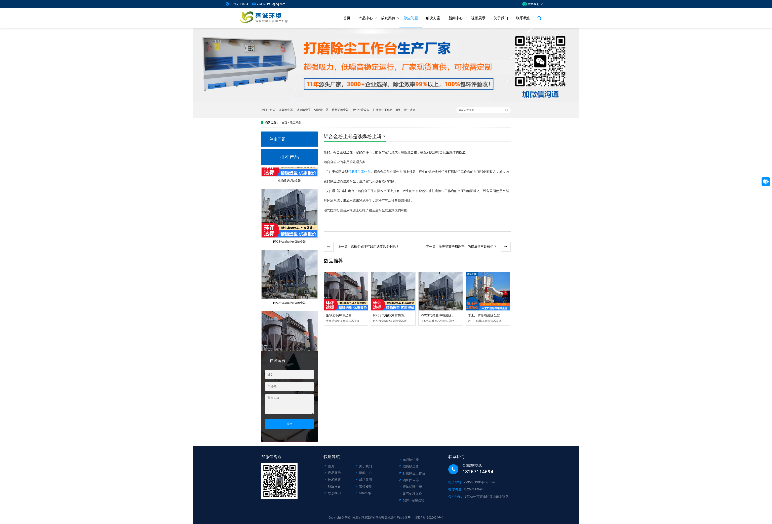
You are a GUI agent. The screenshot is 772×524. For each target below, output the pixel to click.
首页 (346, 18)
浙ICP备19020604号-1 (429, 517)
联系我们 (523, 18)
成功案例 (388, 18)
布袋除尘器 (286, 109)
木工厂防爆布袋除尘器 (484, 315)
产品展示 (334, 473)
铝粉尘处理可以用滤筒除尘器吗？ (375, 247)
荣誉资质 (365, 486)
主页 (284, 122)
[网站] (259, 18)
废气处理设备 (360, 109)
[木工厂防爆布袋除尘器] (488, 291)
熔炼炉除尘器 (340, 109)
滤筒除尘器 (304, 109)
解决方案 (433, 18)
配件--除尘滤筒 (405, 109)
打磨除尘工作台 (383, 109)
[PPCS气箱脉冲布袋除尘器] (393, 291)
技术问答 (334, 480)
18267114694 (239, 4)
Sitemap (365, 493)
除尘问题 (410, 18)
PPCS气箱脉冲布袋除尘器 (289, 233)
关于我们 (501, 18)
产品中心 (365, 18)
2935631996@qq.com (271, 4)
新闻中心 (456, 18)
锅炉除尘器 (321, 109)
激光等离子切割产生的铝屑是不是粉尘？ (468, 247)
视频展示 (478, 18)
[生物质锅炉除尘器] (346, 291)
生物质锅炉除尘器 (289, 172)
